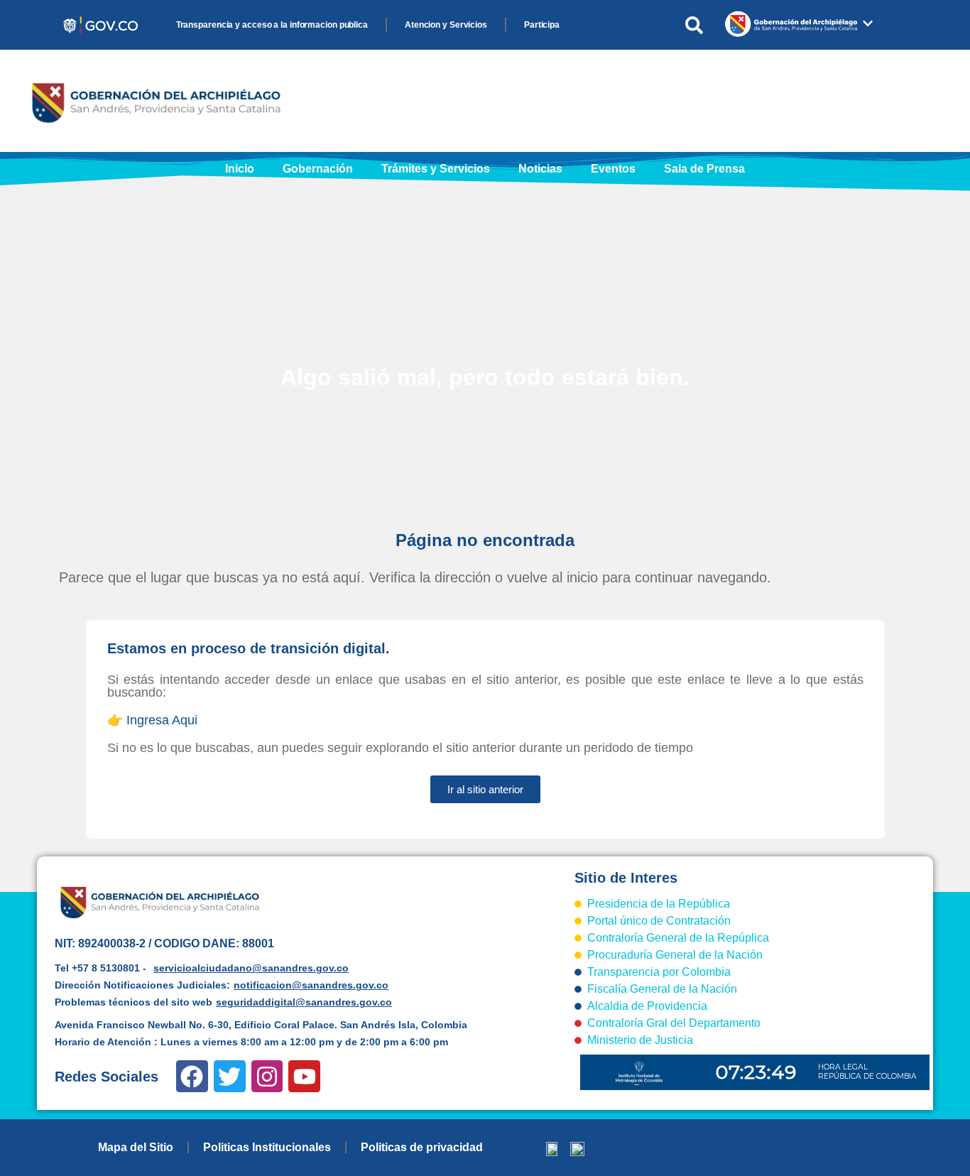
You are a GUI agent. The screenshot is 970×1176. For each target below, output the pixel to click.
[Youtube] (304, 1076)
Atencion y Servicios (446, 25)
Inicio (239, 169)
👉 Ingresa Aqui (152, 720)
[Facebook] (192, 1076)
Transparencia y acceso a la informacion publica (272, 25)
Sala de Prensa (704, 169)
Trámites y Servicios (435, 169)
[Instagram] (267, 1076)
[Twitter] (230, 1076)
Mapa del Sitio (135, 1147)
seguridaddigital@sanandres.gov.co (304, 1002)
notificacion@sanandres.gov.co (311, 985)
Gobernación (318, 169)
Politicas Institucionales (267, 1147)
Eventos (613, 169)
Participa (542, 25)
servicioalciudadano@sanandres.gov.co (251, 968)
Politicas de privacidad (422, 1147)
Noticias (540, 169)
